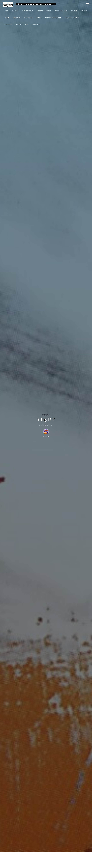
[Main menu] (87, 4)
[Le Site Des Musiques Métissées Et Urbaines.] (8, 4)
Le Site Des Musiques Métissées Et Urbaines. (34, 4)
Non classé (45, 415)
